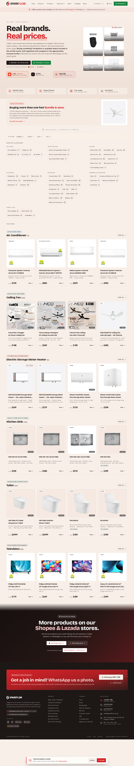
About (85, 3)
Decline (92, 760)
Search (71, 9)
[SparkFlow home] (14, 697)
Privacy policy (63, 761)
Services (40, 3)
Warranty (100, 736)
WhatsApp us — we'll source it (76, 650)
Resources (60, 3)
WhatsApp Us (122, 3)
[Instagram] (8, 722)
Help (69, 3)
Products (50, 3)
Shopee (32, 67)
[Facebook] (12, 722)
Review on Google (14, 726)
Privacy (89, 736)
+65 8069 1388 (108, 700)
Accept (102, 760)
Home (33, 3)
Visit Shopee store (56, 643)
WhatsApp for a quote (42, 62)
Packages (77, 3)
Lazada (41, 67)
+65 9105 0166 (108, 709)
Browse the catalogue (19, 63)
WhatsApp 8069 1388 (112, 677)
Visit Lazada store (77, 643)
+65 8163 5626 (116, 683)
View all (121, 235)
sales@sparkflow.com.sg (111, 713)
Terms (94, 736)
